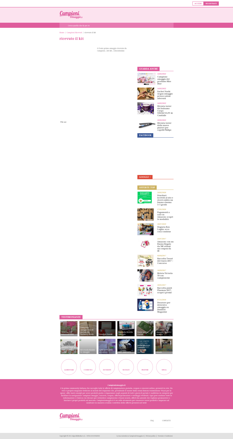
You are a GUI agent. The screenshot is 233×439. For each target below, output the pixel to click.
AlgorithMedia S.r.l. (78, 436)
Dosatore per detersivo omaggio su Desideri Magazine (163, 307)
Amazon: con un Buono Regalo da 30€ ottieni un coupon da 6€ (165, 246)
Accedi (198, 3)
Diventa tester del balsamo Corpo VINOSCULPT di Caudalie (165, 111)
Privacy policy (151, 436)
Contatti (166, 421)
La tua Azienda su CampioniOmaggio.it (130, 436)
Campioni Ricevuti (74, 33)
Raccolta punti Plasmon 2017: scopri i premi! (164, 290)
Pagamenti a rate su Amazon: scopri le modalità (165, 215)
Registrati (211, 3)
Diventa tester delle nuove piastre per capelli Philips (164, 126)
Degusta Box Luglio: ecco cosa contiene (164, 229)
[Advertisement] (129, 14)
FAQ (152, 421)
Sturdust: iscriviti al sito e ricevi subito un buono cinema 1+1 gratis (165, 200)
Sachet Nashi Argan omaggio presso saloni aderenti (165, 95)
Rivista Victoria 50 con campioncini (165, 275)
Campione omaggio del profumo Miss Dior (164, 80)
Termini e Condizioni (165, 436)
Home (61, 33)
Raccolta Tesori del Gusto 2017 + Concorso (165, 260)
